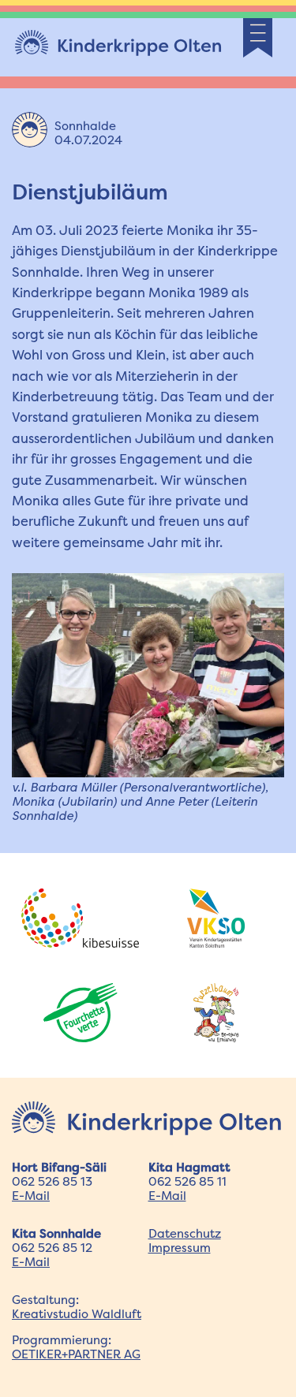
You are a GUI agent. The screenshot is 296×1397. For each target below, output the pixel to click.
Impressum (179, 1247)
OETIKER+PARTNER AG (76, 1354)
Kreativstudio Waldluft (76, 1313)
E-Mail (31, 1195)
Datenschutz (184, 1233)
